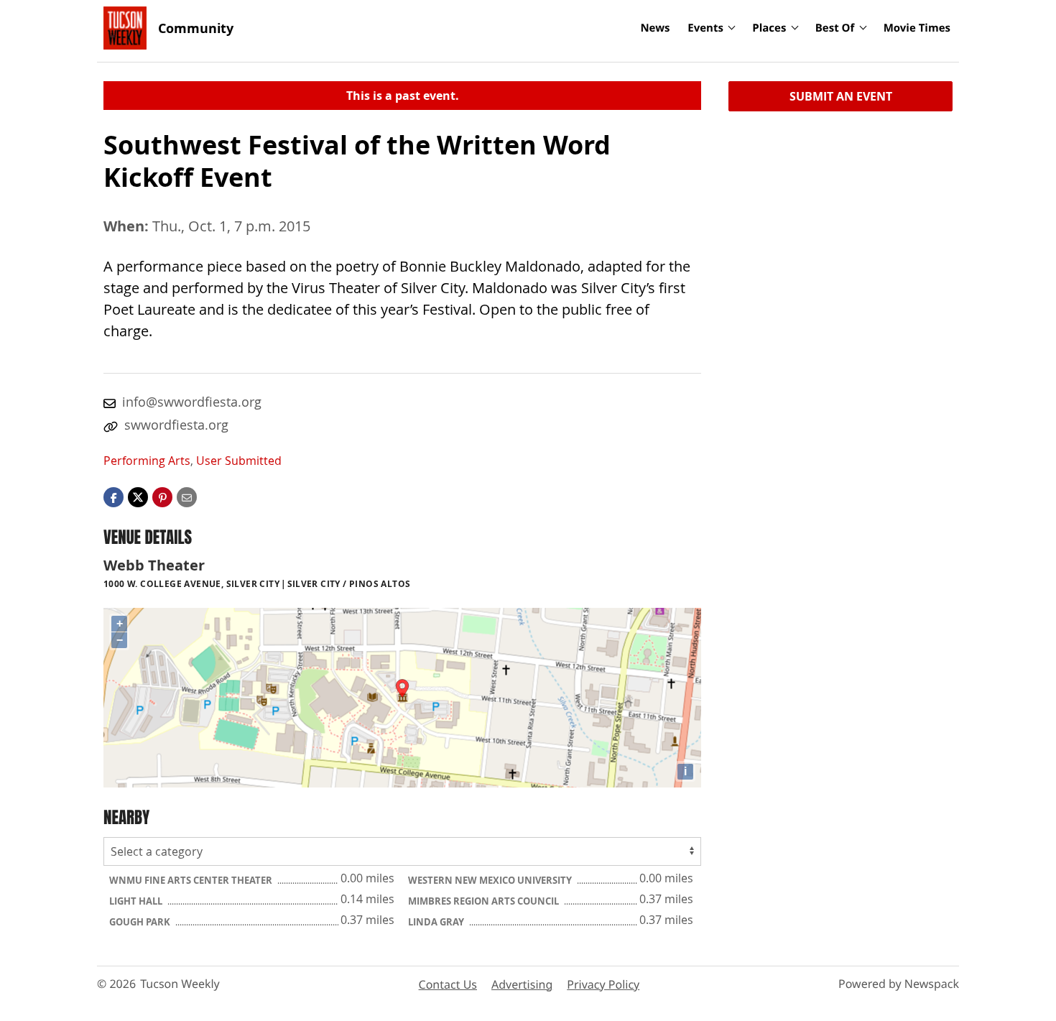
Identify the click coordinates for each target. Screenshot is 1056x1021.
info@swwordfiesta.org (191, 401)
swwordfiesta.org (176, 424)
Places (769, 28)
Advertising (521, 984)
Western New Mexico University (491, 880)
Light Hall (137, 901)
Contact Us (448, 984)
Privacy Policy (603, 984)
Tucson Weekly (180, 984)
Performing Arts (146, 460)
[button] (162, 496)
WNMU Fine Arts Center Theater (191, 880)
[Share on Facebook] (113, 496)
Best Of (835, 28)
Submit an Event (840, 96)
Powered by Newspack (898, 984)
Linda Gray (437, 921)
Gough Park (140, 921)
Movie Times (917, 28)
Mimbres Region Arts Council (484, 901)
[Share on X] (138, 496)
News (655, 28)
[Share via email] (187, 496)
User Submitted (239, 460)
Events (705, 28)
